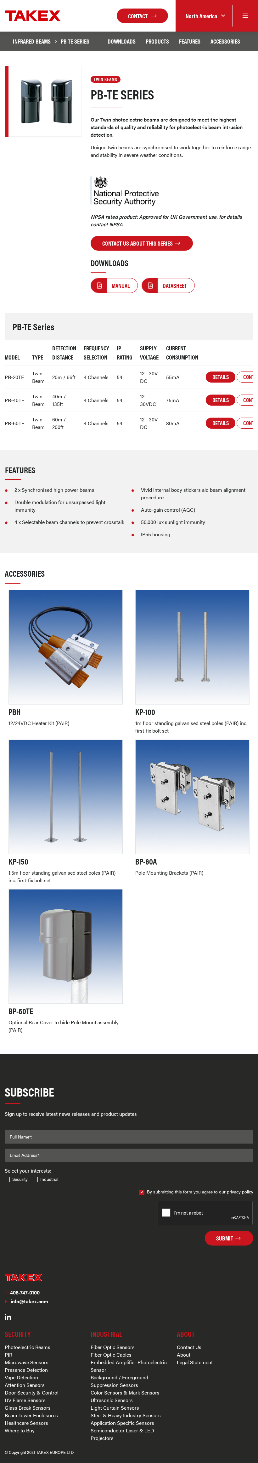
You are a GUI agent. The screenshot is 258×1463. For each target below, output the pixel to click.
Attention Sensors (25, 1385)
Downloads (122, 41)
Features (189, 41)
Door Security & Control (32, 1392)
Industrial (49, 1179)
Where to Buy (20, 1430)
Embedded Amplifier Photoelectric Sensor (129, 1366)
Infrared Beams (32, 41)
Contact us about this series (138, 243)
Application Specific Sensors (122, 1422)
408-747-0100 (22, 1292)
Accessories (225, 41)
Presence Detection (26, 1369)
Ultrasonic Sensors (112, 1400)
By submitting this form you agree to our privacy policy (200, 1191)
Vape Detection (21, 1377)
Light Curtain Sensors (115, 1407)
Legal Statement (195, 1362)
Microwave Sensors (26, 1362)
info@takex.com (26, 1301)
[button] (204, 16)
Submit (225, 1238)
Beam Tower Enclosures (31, 1415)
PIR (8, 1354)
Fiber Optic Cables (111, 1354)
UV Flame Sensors (25, 1400)
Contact (138, 15)
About (183, 1354)
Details (220, 377)
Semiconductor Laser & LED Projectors (122, 1434)
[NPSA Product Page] (126, 191)
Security (20, 1179)
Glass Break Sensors (28, 1407)
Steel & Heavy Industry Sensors (126, 1415)
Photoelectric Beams (27, 1347)
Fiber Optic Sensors (113, 1347)
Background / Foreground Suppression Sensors (119, 1381)
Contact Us (189, 1347)
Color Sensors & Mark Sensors (125, 1392)
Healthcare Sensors (26, 1422)
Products (157, 41)
